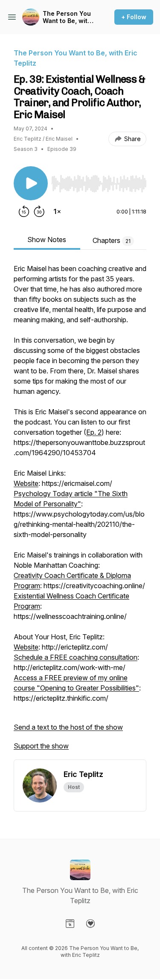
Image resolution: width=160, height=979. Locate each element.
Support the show (41, 746)
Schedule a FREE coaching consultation (75, 657)
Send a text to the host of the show (68, 727)
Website (26, 483)
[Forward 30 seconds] (39, 211)
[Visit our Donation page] (90, 923)
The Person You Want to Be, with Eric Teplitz (67, 17)
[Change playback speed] (57, 211)
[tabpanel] (80, 511)
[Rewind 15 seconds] (24, 211)
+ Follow (133, 16)
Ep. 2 (94, 432)
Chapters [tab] (112, 240)
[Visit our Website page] (70, 923)
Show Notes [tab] (46, 239)
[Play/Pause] (31, 183)
